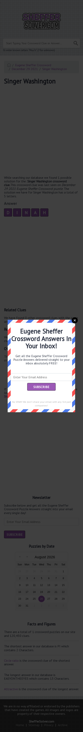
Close (75, 320)
